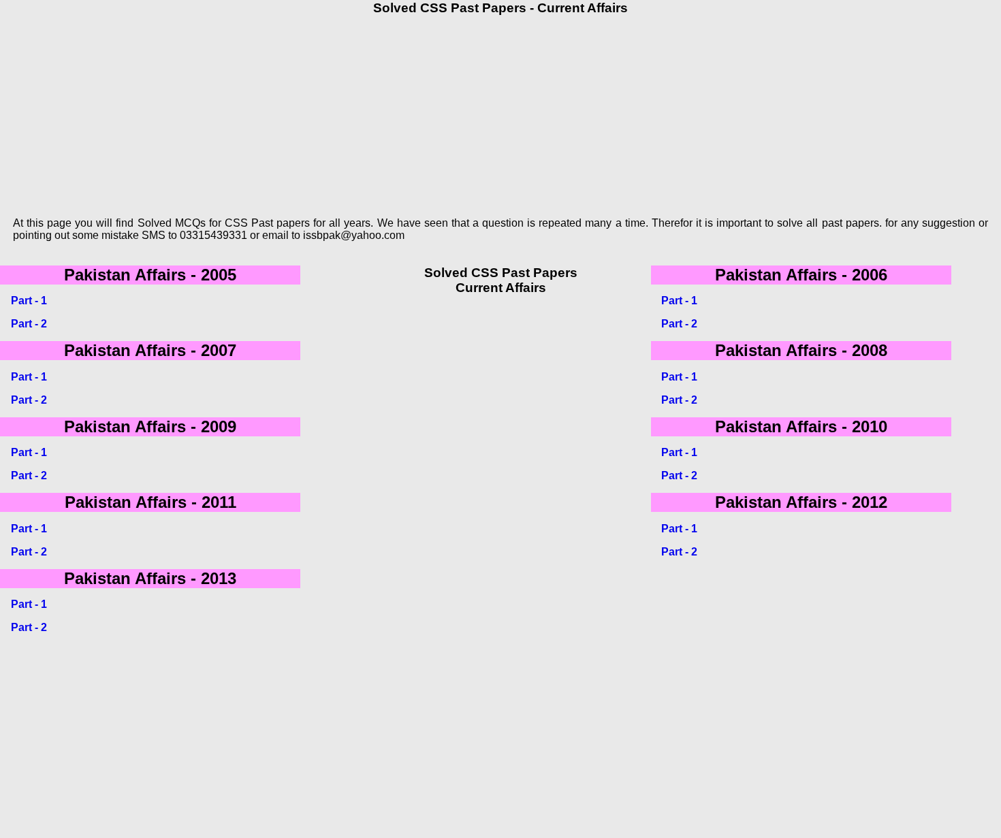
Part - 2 (29, 323)
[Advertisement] (410, 111)
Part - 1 (29, 300)
